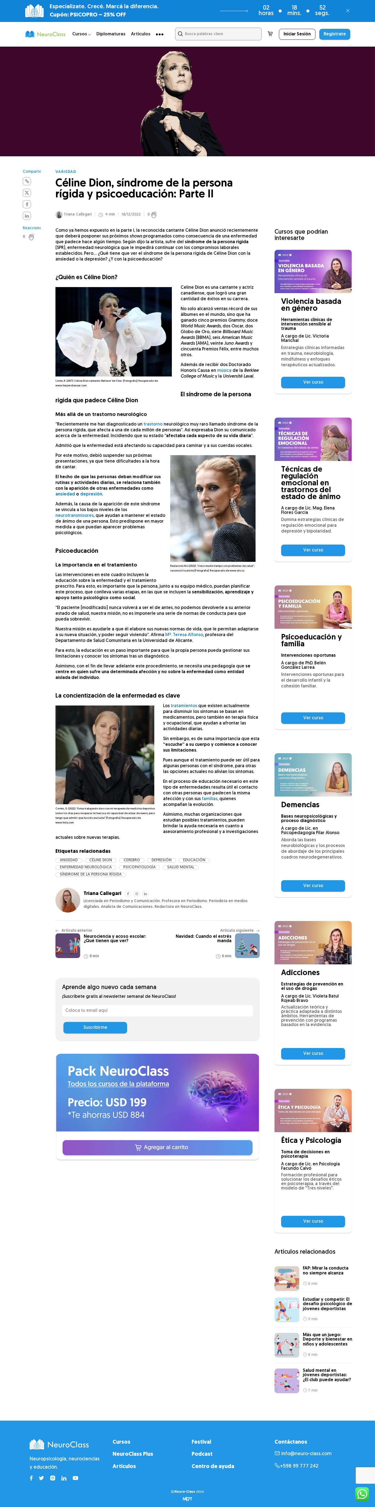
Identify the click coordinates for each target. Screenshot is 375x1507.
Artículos (140, 34)
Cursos (121, 1442)
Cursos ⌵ (81, 34)
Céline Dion (100, 860)
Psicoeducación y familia (311, 641)
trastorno (153, 424)
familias (209, 799)
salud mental (180, 867)
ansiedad (65, 494)
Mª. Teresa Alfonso (184, 635)
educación (194, 860)
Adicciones (300, 973)
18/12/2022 (131, 215)
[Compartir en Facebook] (27, 204)
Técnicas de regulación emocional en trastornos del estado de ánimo (311, 483)
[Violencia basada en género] (313, 271)
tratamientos (184, 706)
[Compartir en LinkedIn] (27, 216)
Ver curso (313, 382)
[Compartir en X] (27, 193)
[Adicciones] (313, 942)
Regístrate (335, 34)
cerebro (132, 860)
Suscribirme (95, 1028)
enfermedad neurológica (86, 867)
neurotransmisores (74, 516)
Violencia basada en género (311, 305)
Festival (201, 1442)
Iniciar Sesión (297, 34)
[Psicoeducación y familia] (313, 607)
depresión (91, 494)
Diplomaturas (110, 34)
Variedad (65, 172)
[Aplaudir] (34, 237)
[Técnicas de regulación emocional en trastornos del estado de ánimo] (313, 439)
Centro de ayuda (213, 1466)
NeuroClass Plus (133, 1454)
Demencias (300, 805)
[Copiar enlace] (27, 181)
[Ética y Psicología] (313, 1110)
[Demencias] (313, 775)
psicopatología (139, 867)
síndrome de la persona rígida (91, 875)
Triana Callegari (78, 215)
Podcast (202, 1454)
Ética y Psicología (311, 1141)
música (224, 371)
